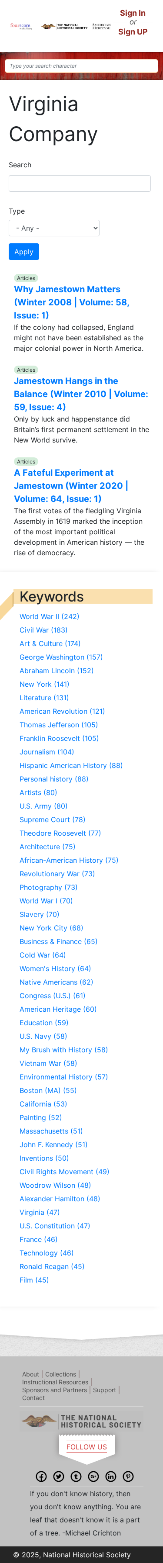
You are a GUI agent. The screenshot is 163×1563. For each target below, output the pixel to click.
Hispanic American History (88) (71, 765)
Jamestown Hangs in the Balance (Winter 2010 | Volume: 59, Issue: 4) (81, 394)
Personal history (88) (54, 779)
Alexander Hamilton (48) (60, 1198)
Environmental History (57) (64, 1076)
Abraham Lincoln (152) (57, 670)
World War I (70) (46, 900)
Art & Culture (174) (50, 643)
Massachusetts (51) (51, 1131)
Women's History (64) (55, 968)
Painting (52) (41, 1117)
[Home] (21, 25)
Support (104, 1390)
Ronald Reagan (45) (52, 1266)
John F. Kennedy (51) (54, 1144)
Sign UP (133, 31)
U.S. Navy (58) (43, 1036)
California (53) (43, 1104)
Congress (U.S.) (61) (53, 995)
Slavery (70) (40, 914)
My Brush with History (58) (64, 1049)
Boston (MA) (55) (48, 1090)
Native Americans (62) (56, 982)
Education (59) (44, 1022)
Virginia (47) (40, 1212)
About (30, 1374)
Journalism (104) (47, 751)
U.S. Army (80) (44, 806)
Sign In (133, 12)
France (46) (39, 1239)
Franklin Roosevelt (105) (59, 738)
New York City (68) (51, 927)
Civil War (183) (44, 630)
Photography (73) (49, 887)
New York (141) (45, 684)
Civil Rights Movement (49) (65, 1171)
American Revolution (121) (62, 711)
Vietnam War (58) (48, 1063)
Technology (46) (47, 1252)
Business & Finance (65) (59, 941)
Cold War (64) (43, 955)
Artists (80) (38, 792)
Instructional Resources (55, 1382)
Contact (33, 1397)
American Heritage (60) (58, 1009)
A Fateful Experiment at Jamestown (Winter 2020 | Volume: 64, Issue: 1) (71, 485)
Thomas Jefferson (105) (59, 724)
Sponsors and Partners (54, 1390)
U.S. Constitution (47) (55, 1225)
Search (20, 164)
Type (17, 211)
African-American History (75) (69, 860)
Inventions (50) (44, 1158)
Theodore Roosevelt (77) (60, 833)
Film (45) (34, 1280)
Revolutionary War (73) (57, 873)
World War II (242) (50, 616)
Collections (60, 1374)
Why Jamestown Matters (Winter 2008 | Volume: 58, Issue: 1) (71, 302)
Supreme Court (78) (53, 819)
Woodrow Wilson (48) (55, 1185)
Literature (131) (44, 697)
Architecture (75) (48, 846)
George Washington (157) (61, 657)
